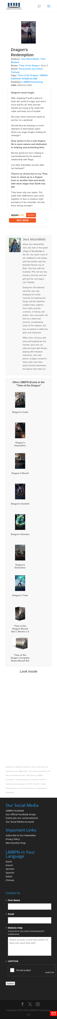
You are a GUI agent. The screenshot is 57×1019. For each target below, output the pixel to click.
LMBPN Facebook (15, 810)
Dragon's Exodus (20, 534)
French (9, 865)
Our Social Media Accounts (20, 821)
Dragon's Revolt (20, 473)
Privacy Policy (13, 839)
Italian (9, 876)
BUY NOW (22, 220)
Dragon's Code (20, 412)
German (10, 868)
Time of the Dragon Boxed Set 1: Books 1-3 (20, 629)
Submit (10, 983)
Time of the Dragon (29, 65)
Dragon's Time (20, 595)
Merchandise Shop (16, 842)
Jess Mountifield (30, 59)
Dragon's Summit (20, 503)
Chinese (10, 880)
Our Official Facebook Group (21, 814)
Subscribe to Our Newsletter (21, 835)
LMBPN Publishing (33, 82)
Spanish (10, 872)
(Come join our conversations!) (22, 817)
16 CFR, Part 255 (33, 784)
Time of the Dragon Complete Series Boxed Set (20, 658)
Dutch (9, 861)
